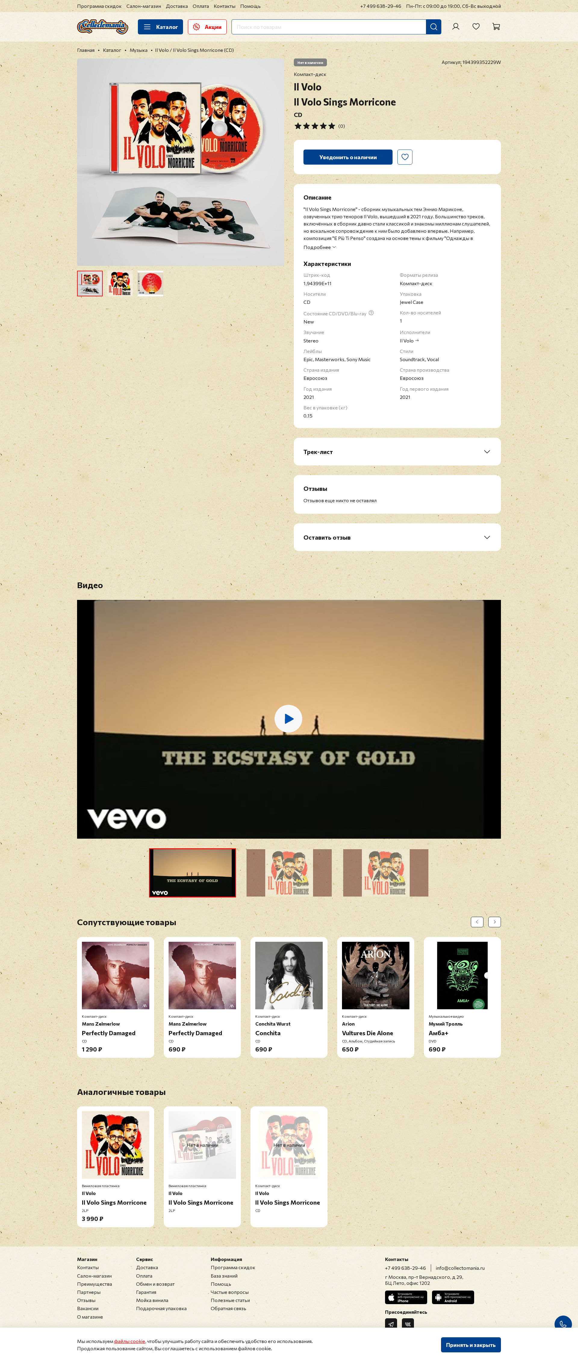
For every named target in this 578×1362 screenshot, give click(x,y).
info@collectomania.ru (460, 1268)
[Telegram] (391, 1324)
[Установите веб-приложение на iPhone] (406, 1297)
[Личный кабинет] (456, 26)
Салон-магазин (143, 6)
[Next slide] (274, 162)
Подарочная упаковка (161, 1308)
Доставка (177, 6)
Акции (213, 27)
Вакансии (87, 1308)
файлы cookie (129, 1341)
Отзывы (86, 1300)
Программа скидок (99, 6)
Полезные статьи (230, 1300)
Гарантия (146, 1292)
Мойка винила (152, 1300)
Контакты (224, 6)
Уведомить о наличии (348, 157)
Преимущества (94, 1284)
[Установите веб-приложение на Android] (453, 1297)
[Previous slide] (86, 162)
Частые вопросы (230, 1292)
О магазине (90, 1316)
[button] (192, 872)
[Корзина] (496, 26)
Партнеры (89, 1292)
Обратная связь (228, 1308)
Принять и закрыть (471, 1345)
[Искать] (433, 26)
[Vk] (408, 1324)
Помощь (250, 6)
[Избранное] (476, 26)
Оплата (201, 6)
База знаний (224, 1275)
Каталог (167, 27)
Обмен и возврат (155, 1284)
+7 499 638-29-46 (380, 6)
